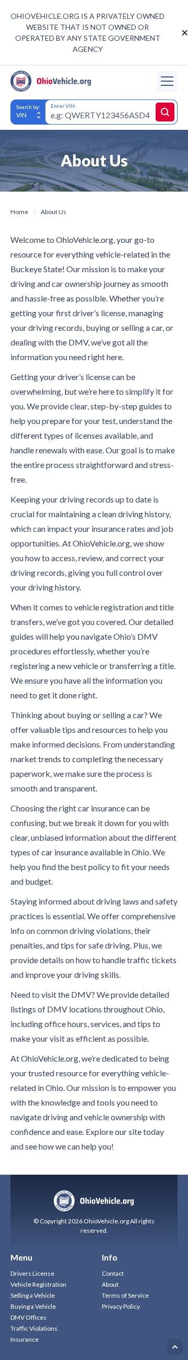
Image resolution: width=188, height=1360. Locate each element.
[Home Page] (50, 81)
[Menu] (167, 81)
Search (165, 112)
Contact (113, 1273)
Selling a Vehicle (32, 1295)
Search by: (28, 106)
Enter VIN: (63, 105)
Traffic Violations (33, 1328)
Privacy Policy (121, 1306)
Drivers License (32, 1273)
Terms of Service (125, 1295)
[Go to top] (175, 1347)
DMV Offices (28, 1317)
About (110, 1284)
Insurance (24, 1339)
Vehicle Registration (38, 1284)
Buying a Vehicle (33, 1306)
